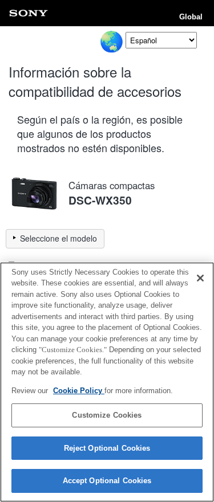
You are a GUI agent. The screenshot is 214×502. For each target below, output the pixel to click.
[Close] (200, 278)
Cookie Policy (78, 390)
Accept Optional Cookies (107, 480)
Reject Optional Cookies (107, 448)
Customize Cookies (107, 415)
